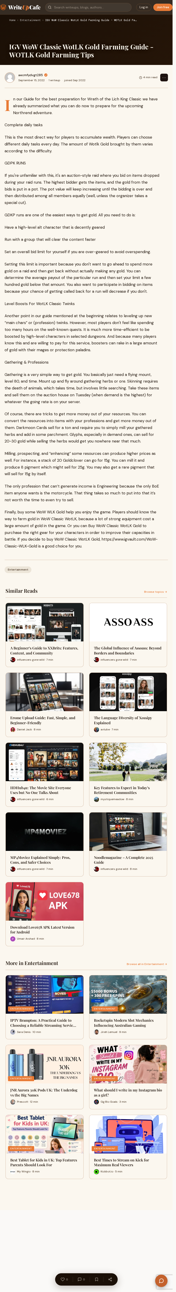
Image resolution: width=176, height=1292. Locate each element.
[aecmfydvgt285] (10, 77)
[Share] (110, 1279)
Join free (163, 7)
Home (12, 20)
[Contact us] (161, 1281)
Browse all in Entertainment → (147, 964)
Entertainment (30, 20)
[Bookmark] (96, 1279)
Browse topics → (155, 592)
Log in (144, 7)
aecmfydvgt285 (30, 75)
